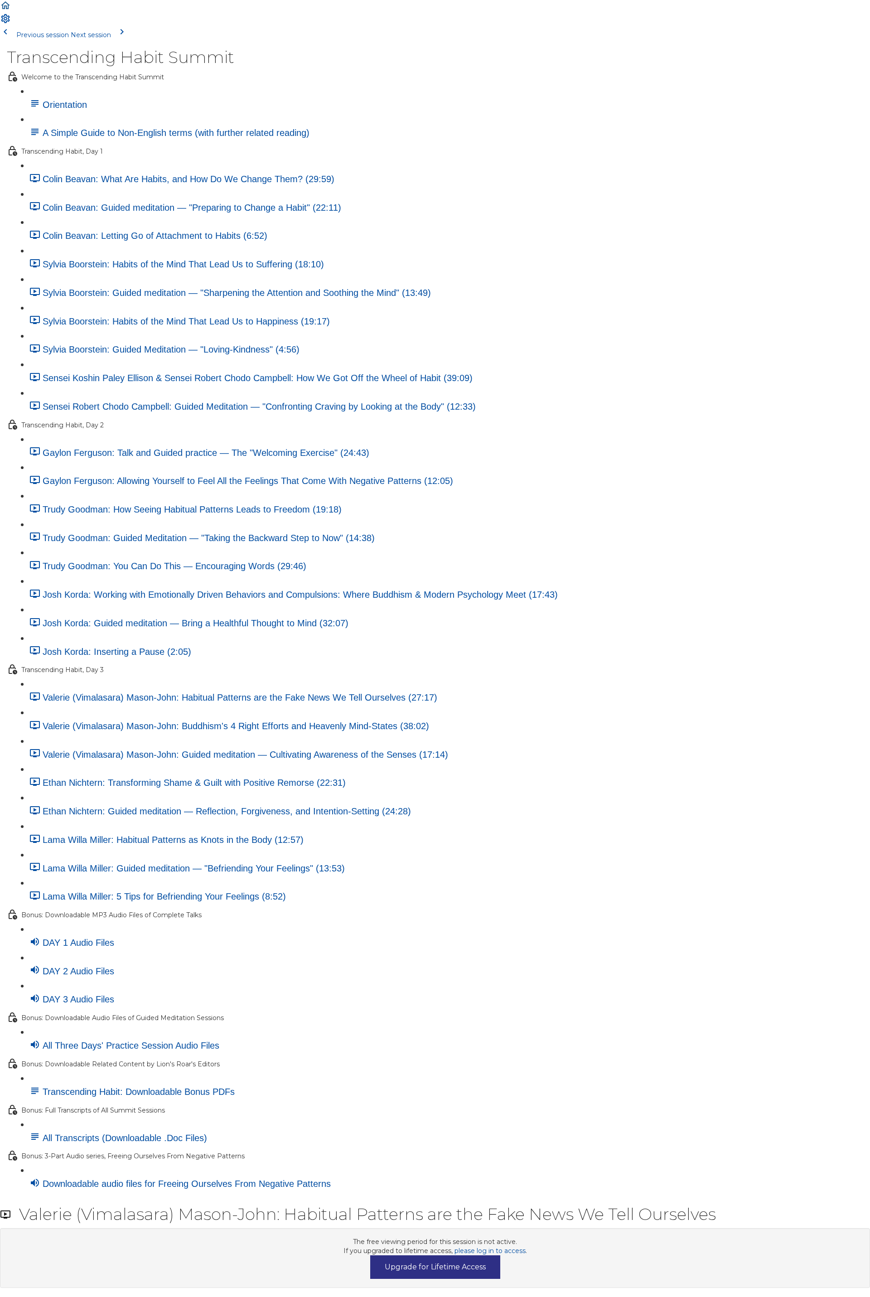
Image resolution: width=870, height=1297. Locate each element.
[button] (5, 9)
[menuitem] (5, 22)
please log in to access (490, 1251)
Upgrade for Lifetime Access (435, 1267)
